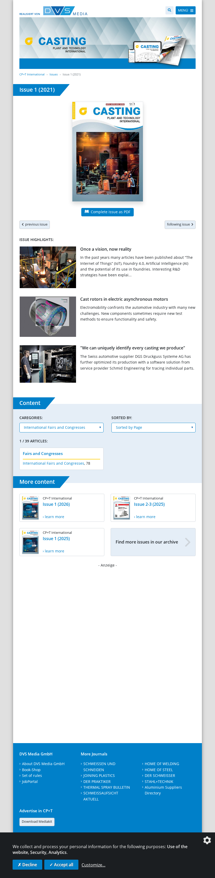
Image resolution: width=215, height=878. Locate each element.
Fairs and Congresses (43, 453)
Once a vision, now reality (105, 249)
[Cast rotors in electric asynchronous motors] (48, 318)
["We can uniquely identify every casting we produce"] (48, 365)
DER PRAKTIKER (97, 781)
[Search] (169, 10)
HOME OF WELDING (162, 763)
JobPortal (30, 781)
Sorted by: (121, 417)
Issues (54, 74)
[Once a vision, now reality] (48, 268)
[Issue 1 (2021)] (107, 153)
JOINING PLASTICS (99, 775)
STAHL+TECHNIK (159, 781)
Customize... (93, 865)
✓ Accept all (61, 865)
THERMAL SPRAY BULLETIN (106, 787)
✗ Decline (27, 865)
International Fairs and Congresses (53, 463)
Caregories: (31, 417)
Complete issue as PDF (110, 211)
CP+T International (32, 74)
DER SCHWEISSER (160, 775)
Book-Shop (31, 769)
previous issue (35, 224)
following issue (179, 224)
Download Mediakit (37, 821)
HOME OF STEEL (159, 769)
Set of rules (32, 775)
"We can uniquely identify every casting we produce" (132, 348)
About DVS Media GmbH (43, 763)
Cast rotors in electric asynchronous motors (124, 299)
